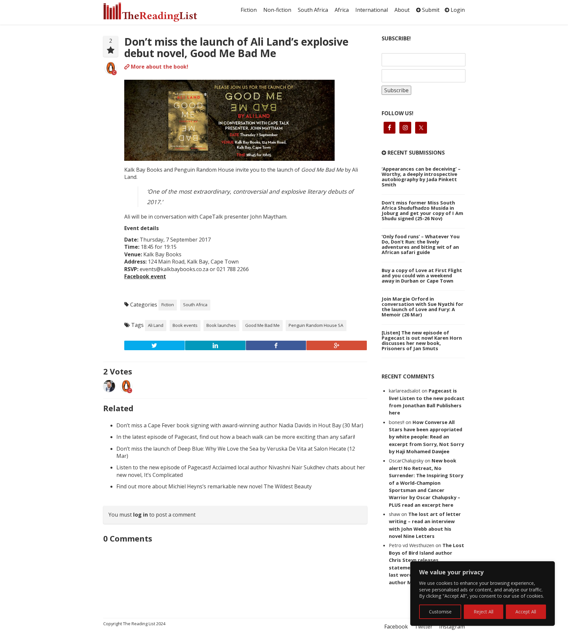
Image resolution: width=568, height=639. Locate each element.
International (371, 9)
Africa (342, 9)
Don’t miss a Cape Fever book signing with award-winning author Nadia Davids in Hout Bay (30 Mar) (239, 425)
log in (140, 514)
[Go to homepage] (157, 12)
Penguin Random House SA (316, 325)
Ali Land (155, 325)
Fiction (249, 9)
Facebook (396, 626)
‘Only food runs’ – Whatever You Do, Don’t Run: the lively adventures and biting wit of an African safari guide (421, 244)
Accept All (525, 611)
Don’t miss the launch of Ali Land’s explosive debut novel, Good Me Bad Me (236, 47)
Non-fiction (277, 9)
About (402, 9)
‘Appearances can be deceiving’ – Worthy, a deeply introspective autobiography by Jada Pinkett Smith (421, 176)
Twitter (423, 626)
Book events (185, 325)
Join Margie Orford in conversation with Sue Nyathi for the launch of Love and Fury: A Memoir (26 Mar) (422, 306)
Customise (440, 611)
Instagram (452, 626)
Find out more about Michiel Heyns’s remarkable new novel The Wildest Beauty (214, 486)
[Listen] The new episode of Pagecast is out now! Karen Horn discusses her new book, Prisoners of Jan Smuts (422, 340)
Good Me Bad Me (262, 325)
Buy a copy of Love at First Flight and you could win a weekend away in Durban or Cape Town (422, 275)
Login (457, 9)
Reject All (483, 611)
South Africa (313, 9)
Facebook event (145, 276)
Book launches (221, 325)
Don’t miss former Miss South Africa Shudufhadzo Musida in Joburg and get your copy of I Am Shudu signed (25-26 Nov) (422, 210)
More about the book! (159, 66)
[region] (482, 593)
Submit (430, 9)
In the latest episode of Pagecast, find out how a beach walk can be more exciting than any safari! (235, 436)
